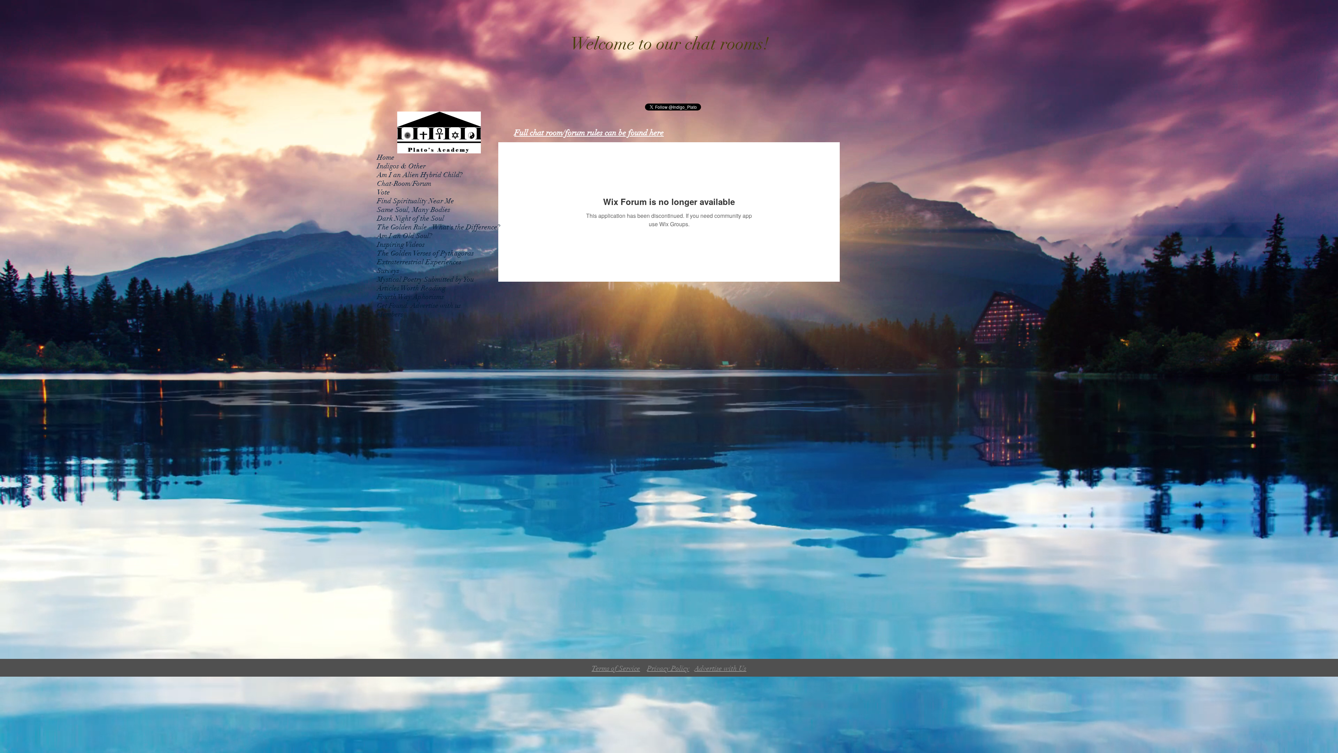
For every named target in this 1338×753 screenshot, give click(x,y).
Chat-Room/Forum (404, 183)
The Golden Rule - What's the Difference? (438, 227)
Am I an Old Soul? (404, 235)
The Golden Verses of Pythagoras (425, 253)
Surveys (388, 270)
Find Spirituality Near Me (415, 201)
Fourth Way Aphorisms (410, 296)
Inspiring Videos (401, 244)
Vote (383, 192)
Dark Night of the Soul (410, 218)
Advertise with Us (720, 668)
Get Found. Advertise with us (419, 305)
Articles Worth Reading (411, 288)
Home (385, 157)
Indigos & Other (401, 166)
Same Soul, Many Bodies (413, 209)
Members (390, 314)
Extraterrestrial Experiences (419, 262)
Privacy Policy (668, 668)
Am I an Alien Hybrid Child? (419, 174)
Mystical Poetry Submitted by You (425, 279)
